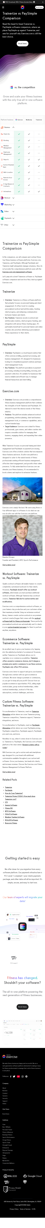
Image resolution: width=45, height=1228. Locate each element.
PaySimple (8, 790)
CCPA (33, 1209)
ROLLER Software (11, 820)
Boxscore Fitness (11, 823)
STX (6, 802)
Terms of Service (25, 1209)
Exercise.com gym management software (17, 272)
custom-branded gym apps (17, 627)
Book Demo (39, 7)
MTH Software (10, 811)
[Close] (43, 2)
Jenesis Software (11, 805)
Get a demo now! (9, 565)
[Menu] (3, 7)
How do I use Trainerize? (14, 793)
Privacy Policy (14, 1209)
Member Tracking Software (14, 817)
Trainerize (8, 787)
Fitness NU (9, 808)
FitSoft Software (11, 814)
